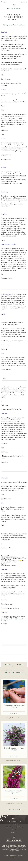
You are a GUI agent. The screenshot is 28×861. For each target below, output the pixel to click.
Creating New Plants (14, 821)
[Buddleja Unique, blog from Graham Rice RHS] (14, 734)
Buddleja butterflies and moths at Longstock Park (14, 792)
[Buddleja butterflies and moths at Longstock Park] (14, 777)
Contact (14, 832)
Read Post (14, 713)
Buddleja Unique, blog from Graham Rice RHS (14, 749)
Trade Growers (14, 824)
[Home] (14, 7)
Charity (14, 818)
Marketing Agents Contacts (14, 827)
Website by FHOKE (14, 857)
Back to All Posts (15, 809)
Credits (14, 829)
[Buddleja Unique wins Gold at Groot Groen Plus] (14, 691)
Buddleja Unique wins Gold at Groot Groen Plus (14, 706)
